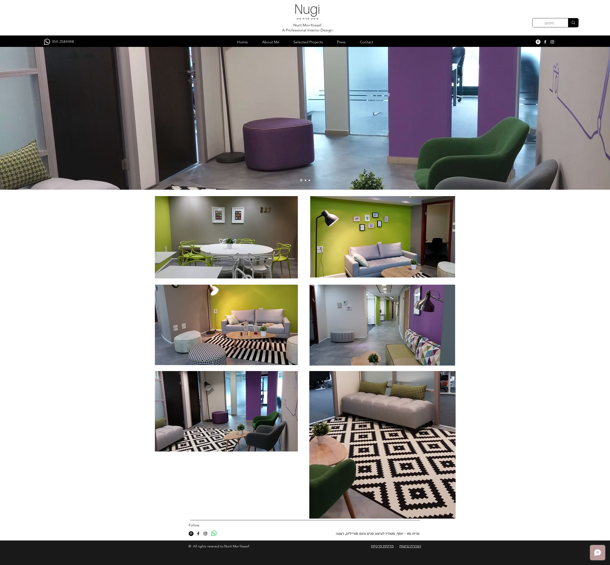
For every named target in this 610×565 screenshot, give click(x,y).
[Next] (590, 118)
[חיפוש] (573, 22)
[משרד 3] (309, 180)
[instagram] (552, 42)
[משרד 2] (305, 180)
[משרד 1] (301, 180)
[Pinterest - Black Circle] (191, 533)
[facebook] (545, 42)
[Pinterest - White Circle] (538, 42)
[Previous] (20, 118)
